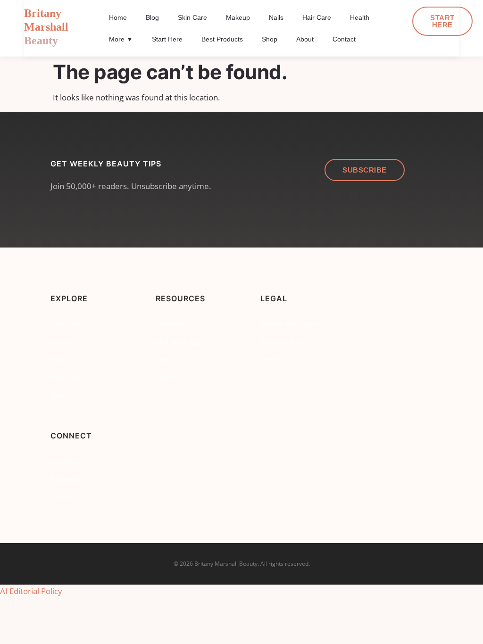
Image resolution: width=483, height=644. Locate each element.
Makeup (238, 17)
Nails (276, 17)
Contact (344, 39)
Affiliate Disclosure (289, 324)
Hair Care (316, 17)
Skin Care (192, 17)
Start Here (167, 39)
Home (118, 17)
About (305, 39)
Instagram (66, 461)
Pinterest (64, 479)
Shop (269, 39)
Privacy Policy (281, 342)
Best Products (222, 39)
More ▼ (121, 39)
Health (359, 17)
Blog (152, 17)
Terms (270, 359)
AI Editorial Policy (31, 591)
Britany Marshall (46, 27)
